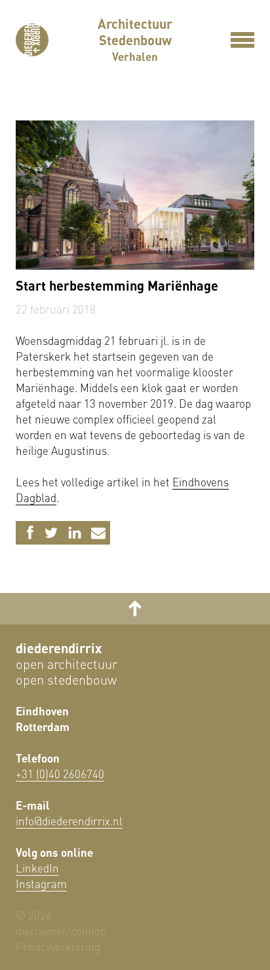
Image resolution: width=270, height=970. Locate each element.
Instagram (41, 883)
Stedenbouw (135, 39)
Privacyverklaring (58, 946)
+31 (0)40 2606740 (60, 773)
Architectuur (135, 23)
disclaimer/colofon (61, 931)
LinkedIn (37, 868)
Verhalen (135, 56)
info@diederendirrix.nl (69, 821)
